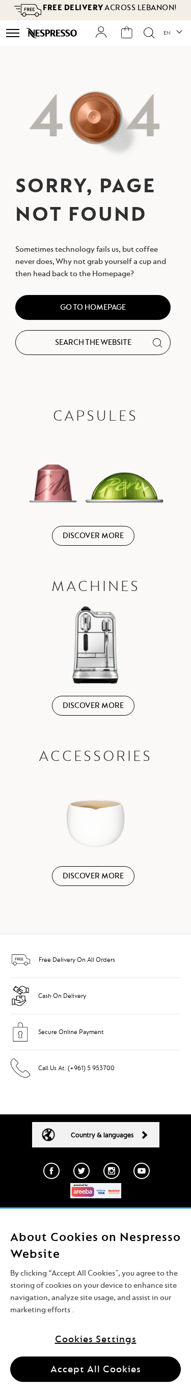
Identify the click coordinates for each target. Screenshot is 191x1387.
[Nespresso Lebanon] (52, 33)
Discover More (93, 535)
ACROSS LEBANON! (109, 7)
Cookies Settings (96, 1339)
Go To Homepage (93, 307)
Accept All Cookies (95, 1369)
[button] (172, 33)
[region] (95, 1297)
